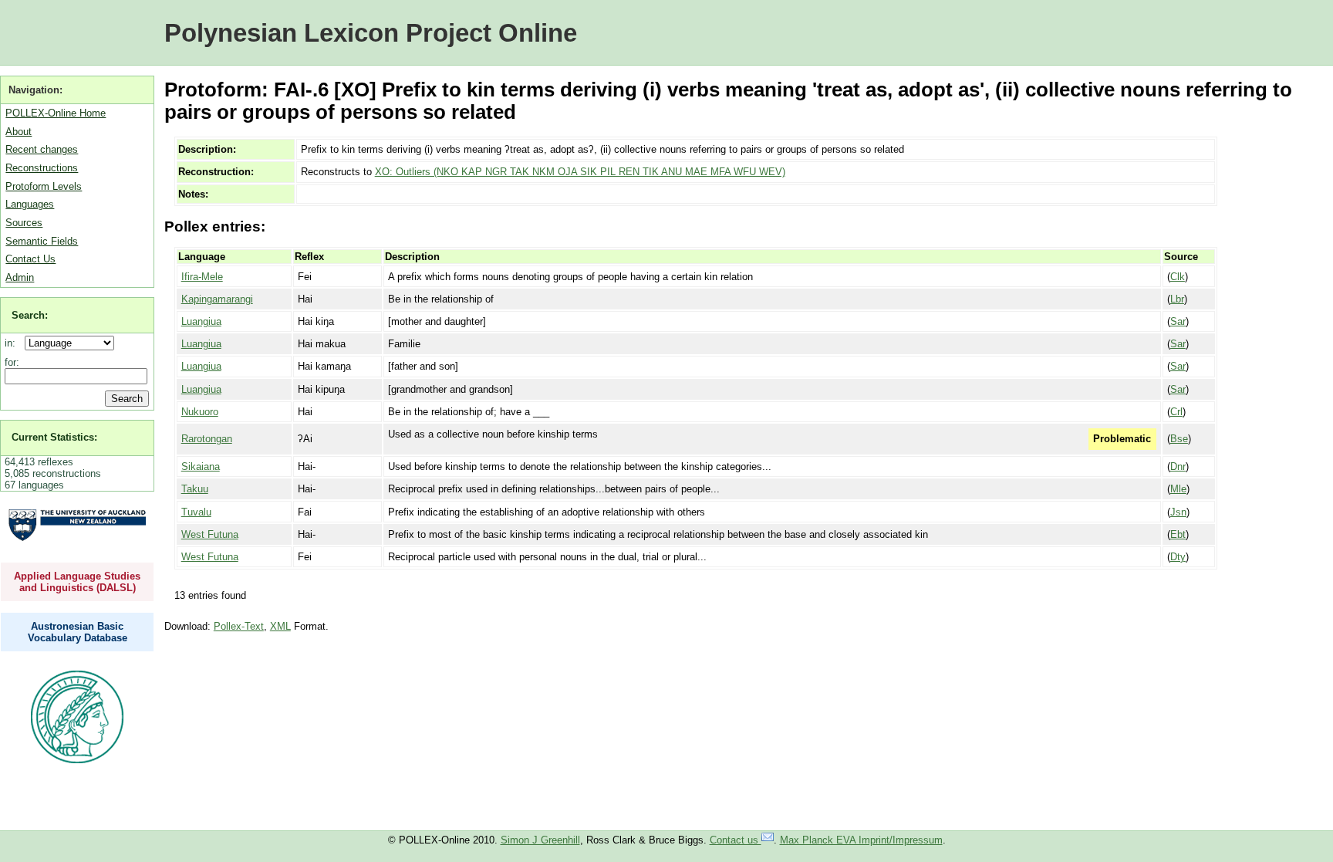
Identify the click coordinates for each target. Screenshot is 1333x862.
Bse (1179, 439)
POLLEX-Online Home (55, 113)
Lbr (1177, 299)
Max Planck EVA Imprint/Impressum (861, 840)
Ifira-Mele (202, 276)
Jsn (1178, 512)
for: (12, 362)
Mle (1178, 489)
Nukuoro (199, 411)
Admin (19, 277)
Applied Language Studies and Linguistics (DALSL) (77, 581)
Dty (1178, 557)
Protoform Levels (43, 186)
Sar (1178, 321)
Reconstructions (41, 168)
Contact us (735, 840)
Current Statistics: (54, 437)
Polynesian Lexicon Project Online (370, 33)
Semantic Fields (41, 241)
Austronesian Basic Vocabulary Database (77, 632)
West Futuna (209, 534)
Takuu (194, 489)
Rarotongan (206, 439)
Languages (29, 204)
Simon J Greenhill (540, 840)
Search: (30, 315)
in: (13, 343)
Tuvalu (196, 512)
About (18, 131)
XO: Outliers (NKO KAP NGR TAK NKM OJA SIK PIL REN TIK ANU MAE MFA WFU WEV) (580, 171)
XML (280, 626)
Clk (1177, 276)
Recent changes (41, 149)
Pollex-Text (239, 626)
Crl (1176, 411)
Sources (23, 222)
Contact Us (30, 259)
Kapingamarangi (217, 299)
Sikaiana (200, 466)
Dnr (1178, 466)
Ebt (1178, 534)
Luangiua (201, 321)
